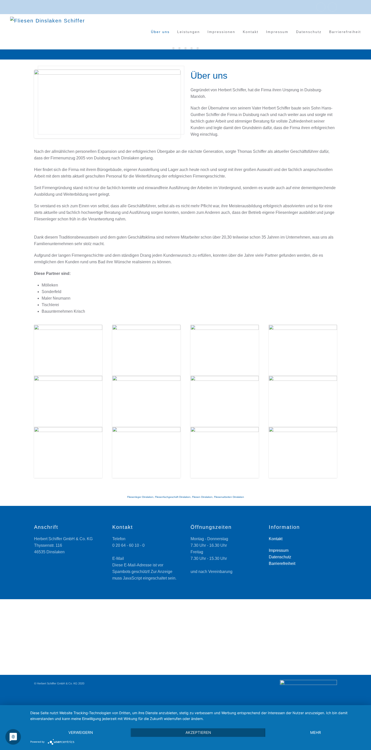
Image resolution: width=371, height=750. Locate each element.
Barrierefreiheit (345, 32)
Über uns (160, 32)
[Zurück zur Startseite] (53, 31)
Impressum (277, 32)
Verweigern (80, 732)
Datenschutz (309, 32)
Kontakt (250, 32)
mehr (315, 732)
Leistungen (188, 32)
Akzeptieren (198, 732)
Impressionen (221, 32)
